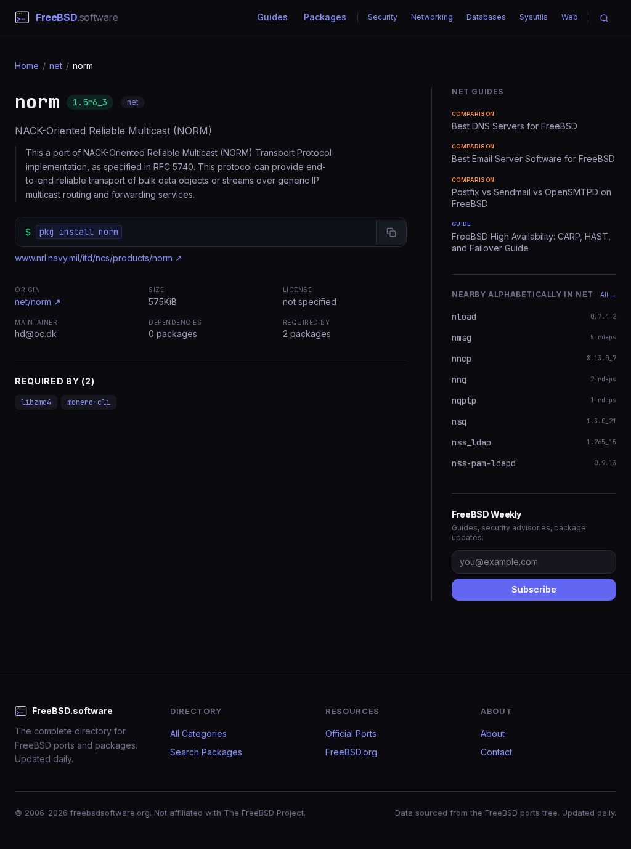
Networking (432, 17)
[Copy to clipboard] (391, 232)
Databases (486, 17)
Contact (496, 752)
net (55, 65)
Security (382, 17)
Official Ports (351, 733)
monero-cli (88, 402)
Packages (325, 17)
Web (569, 17)
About (493, 733)
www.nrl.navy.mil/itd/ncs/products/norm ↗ (98, 258)
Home (27, 65)
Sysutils (533, 17)
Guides (272, 17)
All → (608, 294)
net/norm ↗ (38, 301)
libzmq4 (36, 402)
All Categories (198, 733)
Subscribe (533, 589)
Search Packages (206, 752)
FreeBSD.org (351, 752)
